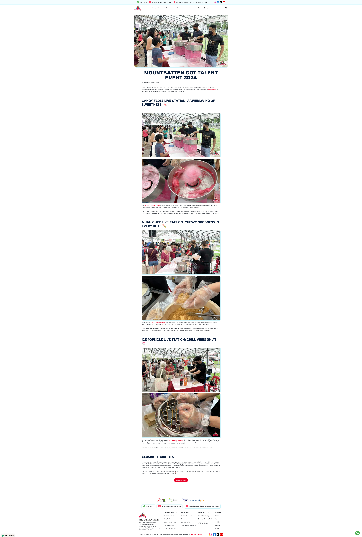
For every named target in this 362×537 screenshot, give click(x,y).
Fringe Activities (169, 525)
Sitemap (199, 534)
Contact (217, 528)
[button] (164, 8)
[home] (137, 7)
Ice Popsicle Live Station (176, 440)
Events (217, 525)
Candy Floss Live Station (152, 205)
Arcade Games (168, 519)
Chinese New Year (186, 516)
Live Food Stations (170, 522)
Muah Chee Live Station (157, 323)
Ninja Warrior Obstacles (188, 525)
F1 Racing (184, 519)
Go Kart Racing (186, 522)
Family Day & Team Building (203, 522)
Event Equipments (170, 528)
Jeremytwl (193, 534)
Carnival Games (169, 516)
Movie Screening (203, 516)
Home (217, 516)
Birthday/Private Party (205, 519)
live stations (212, 89)
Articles (217, 522)
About (217, 519)
